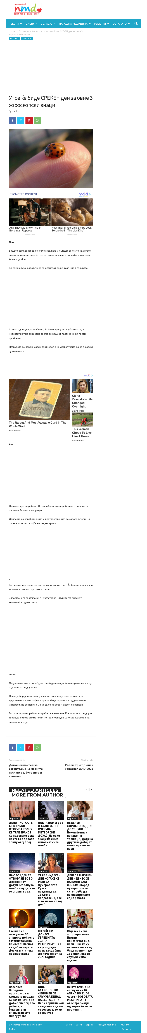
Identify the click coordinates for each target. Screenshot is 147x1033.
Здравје (46, 23)
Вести (15, 23)
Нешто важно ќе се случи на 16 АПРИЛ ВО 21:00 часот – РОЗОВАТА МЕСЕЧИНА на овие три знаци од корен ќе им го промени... (80, 998)
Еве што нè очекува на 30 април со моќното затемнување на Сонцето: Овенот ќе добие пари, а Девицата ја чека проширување (21, 942)
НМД (14, 111)
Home (12, 31)
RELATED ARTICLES (35, 790)
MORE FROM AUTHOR (37, 795)
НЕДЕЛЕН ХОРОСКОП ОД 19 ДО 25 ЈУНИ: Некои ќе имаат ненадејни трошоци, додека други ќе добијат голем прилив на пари (80, 836)
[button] (136, 24)
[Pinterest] (29, 120)
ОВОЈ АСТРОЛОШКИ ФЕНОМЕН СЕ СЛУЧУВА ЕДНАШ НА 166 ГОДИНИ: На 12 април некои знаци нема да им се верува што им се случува (51, 1000)
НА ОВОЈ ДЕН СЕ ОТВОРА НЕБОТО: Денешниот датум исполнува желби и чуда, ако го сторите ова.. (22, 883)
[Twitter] (20, 120)
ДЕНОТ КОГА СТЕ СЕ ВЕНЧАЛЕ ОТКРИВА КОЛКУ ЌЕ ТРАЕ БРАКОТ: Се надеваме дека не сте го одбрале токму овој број (21, 832)
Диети (29, 23)
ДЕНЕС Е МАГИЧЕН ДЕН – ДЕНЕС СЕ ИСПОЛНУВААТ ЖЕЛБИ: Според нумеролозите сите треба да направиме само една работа (79, 886)
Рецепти (100, 23)
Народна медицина (73, 23)
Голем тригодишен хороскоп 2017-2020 (79, 766)
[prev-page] (87, 789)
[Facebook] (12, 120)
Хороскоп (37, 31)
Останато (120, 23)
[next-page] (91, 789)
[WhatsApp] (37, 120)
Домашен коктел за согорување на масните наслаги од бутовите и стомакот (26, 770)
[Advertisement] (51, 67)
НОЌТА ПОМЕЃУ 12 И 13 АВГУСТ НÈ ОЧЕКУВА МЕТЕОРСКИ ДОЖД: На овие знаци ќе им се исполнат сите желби (50, 834)
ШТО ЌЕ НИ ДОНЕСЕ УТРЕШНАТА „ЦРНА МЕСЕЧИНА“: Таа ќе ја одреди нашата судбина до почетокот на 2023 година (50, 944)
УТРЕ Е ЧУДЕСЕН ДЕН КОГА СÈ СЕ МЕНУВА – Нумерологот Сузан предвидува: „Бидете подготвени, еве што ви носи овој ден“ (50, 889)
